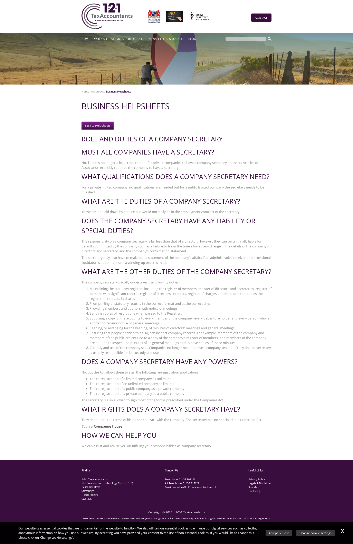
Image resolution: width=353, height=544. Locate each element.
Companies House (108, 426)
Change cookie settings (315, 533)
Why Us (99, 39)
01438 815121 (191, 483)
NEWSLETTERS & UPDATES (166, 39)
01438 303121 (187, 479)
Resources (136, 39)
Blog (192, 39)
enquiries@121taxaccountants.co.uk (195, 487)
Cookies (253, 491)
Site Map (253, 487)
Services (117, 39)
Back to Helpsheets (98, 126)
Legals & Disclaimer (259, 483)
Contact (261, 17)
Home (86, 39)
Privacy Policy (256, 479)
